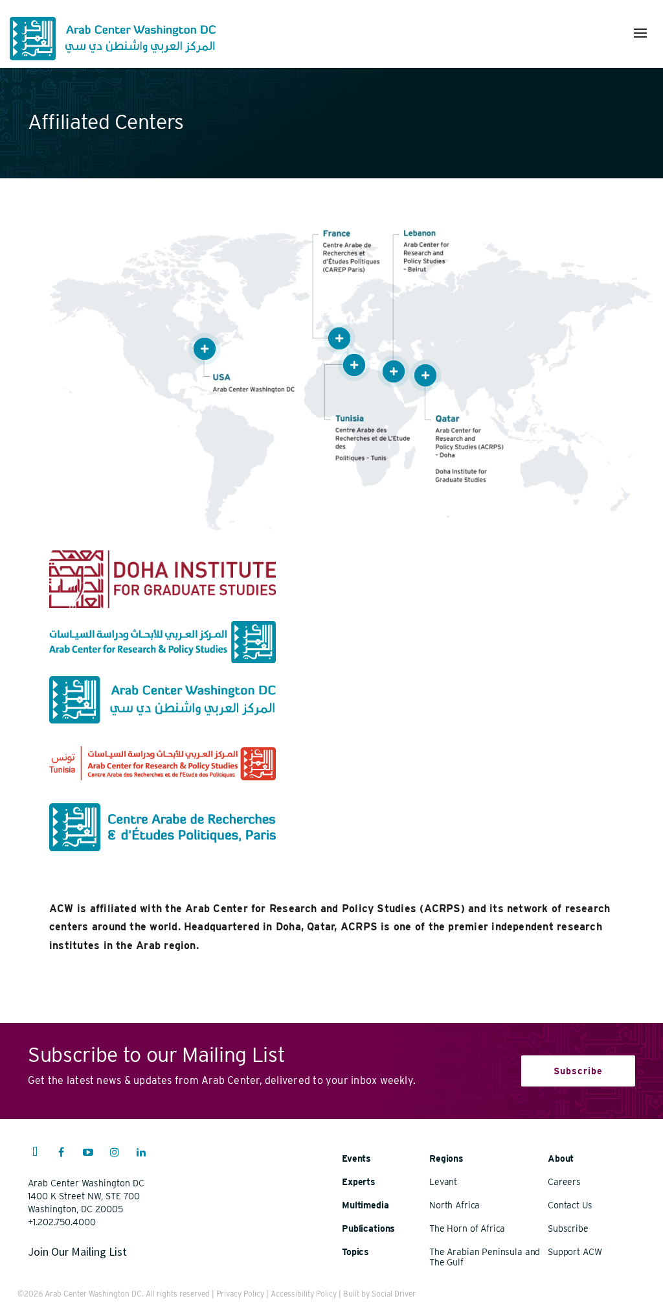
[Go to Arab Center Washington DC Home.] (113, 38)
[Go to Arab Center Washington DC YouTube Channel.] (88, 1154)
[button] (640, 33)
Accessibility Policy (304, 1293)
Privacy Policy (240, 1293)
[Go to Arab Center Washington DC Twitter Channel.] (35, 1154)
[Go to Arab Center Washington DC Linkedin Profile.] (141, 1154)
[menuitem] (35, 1158)
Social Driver (394, 1293)
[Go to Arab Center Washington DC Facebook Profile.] (61, 1154)
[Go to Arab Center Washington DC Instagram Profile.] (114, 1154)
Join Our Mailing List (77, 1251)
